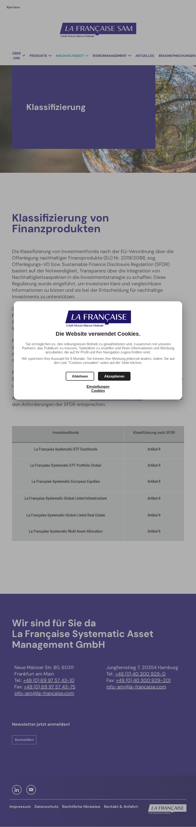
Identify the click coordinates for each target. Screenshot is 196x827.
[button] (114, 376)
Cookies (98, 391)
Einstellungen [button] (98, 386)
